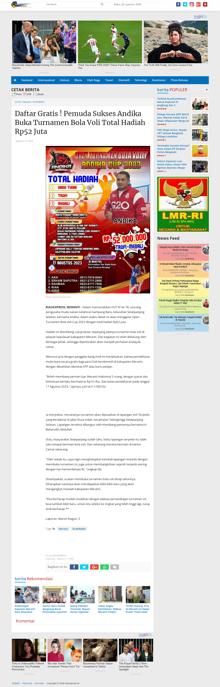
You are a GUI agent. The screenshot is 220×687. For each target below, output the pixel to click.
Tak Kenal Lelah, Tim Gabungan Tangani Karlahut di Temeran (180, 318)
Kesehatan (159, 80)
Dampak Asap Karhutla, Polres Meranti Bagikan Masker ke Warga (180, 248)
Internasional (46, 80)
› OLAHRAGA (37, 101)
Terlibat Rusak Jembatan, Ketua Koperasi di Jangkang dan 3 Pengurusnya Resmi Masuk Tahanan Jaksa (173, 105)
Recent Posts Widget (183, 334)
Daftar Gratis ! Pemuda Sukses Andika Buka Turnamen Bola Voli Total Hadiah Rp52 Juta (80, 122)
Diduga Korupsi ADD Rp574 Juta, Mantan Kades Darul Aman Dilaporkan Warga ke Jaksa (173, 119)
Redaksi (16, 683)
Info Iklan (39, 683)
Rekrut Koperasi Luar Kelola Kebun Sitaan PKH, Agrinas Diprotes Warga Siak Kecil (172, 166)
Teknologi (141, 80)
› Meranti (26, 101)
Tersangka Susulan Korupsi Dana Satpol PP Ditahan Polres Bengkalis (173, 149)
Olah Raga (93, 80)
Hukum (64, 80)
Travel (109, 80)
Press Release (179, 80)
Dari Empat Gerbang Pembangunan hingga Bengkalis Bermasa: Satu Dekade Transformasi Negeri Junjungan (180, 283)
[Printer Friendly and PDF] (28, 96)
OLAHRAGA (78, 528)
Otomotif (123, 80)
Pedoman (27, 683)
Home (18, 101)
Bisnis (78, 80)
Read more (189, 259)
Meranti (63, 528)
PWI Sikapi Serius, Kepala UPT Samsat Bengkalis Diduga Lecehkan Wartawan (172, 134)
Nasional (26, 80)
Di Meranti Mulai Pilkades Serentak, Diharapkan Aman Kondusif (180, 265)
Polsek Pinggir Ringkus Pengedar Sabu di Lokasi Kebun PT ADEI (180, 301)
